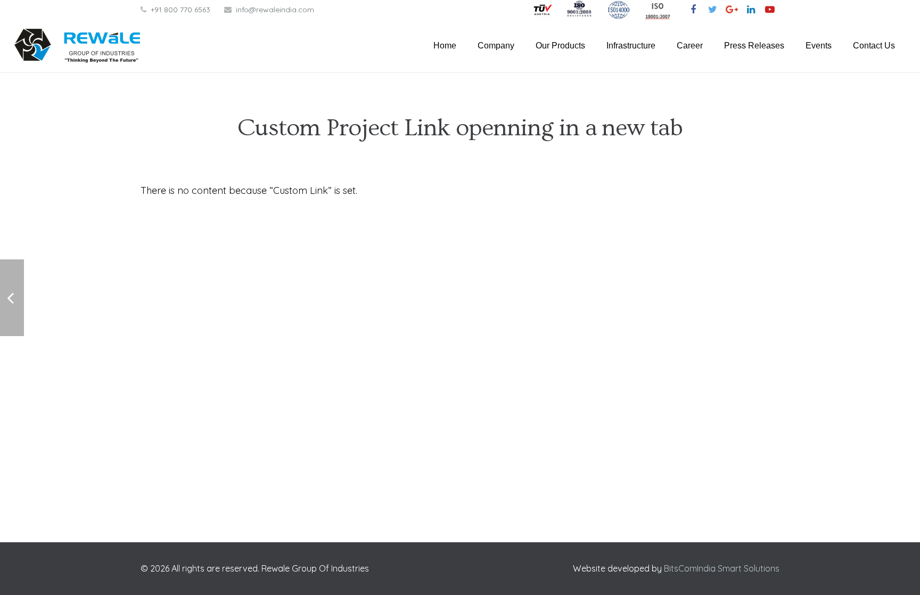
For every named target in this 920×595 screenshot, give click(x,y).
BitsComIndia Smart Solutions (721, 568)
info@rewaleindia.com (275, 9)
